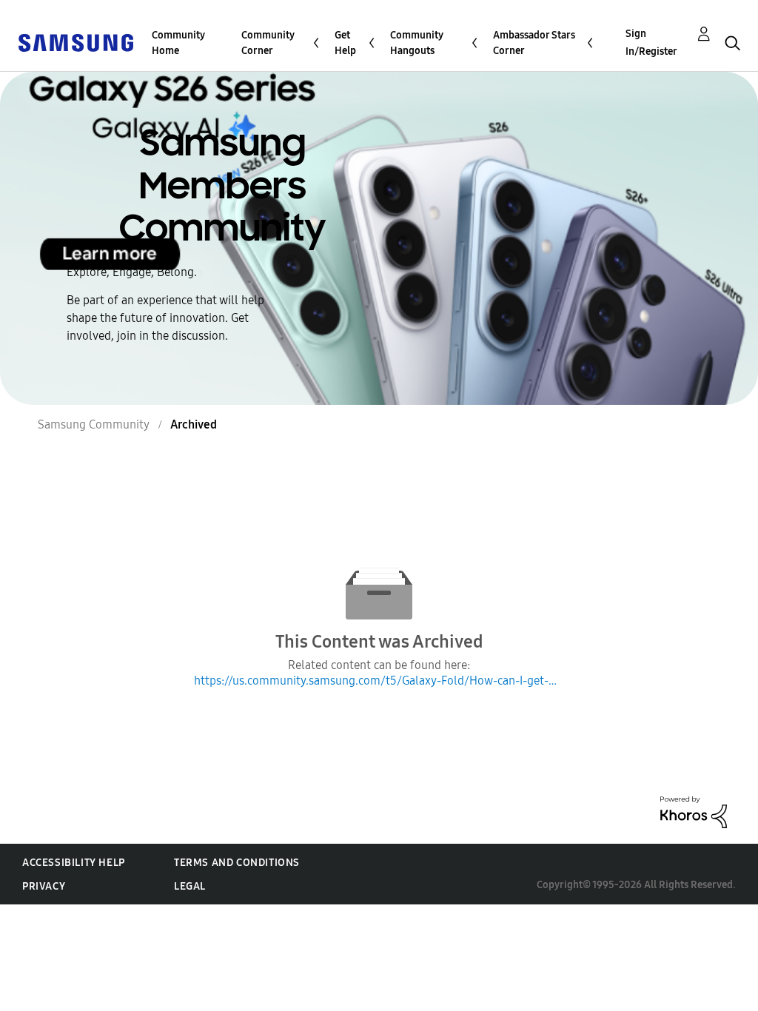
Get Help (345, 43)
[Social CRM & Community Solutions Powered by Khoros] (693, 812)
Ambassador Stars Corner (534, 43)
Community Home (178, 43)
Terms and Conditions (237, 862)
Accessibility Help (73, 862)
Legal (190, 886)
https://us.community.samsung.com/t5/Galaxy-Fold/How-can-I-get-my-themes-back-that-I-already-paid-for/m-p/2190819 (379, 681)
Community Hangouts (416, 43)
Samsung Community (94, 424)
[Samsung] (75, 42)
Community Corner (268, 43)
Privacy (43, 886)
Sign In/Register (651, 42)
